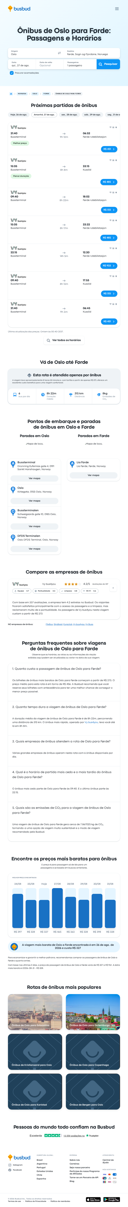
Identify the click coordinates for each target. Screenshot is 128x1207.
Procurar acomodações (27, 73)
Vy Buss (89, 624)
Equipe (21, 591)
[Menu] (117, 8)
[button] (59, 53)
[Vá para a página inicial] (19, 9)
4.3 (54, 591)
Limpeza (68, 591)
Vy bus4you (49, 584)
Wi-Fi (88, 591)
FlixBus (49, 624)
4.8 (75, 591)
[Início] (11, 93)
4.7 (27, 591)
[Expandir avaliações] (113, 588)
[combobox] (31, 53)
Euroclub (67, 624)
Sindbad (58, 624)
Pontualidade (44, 591)
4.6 (94, 591)
